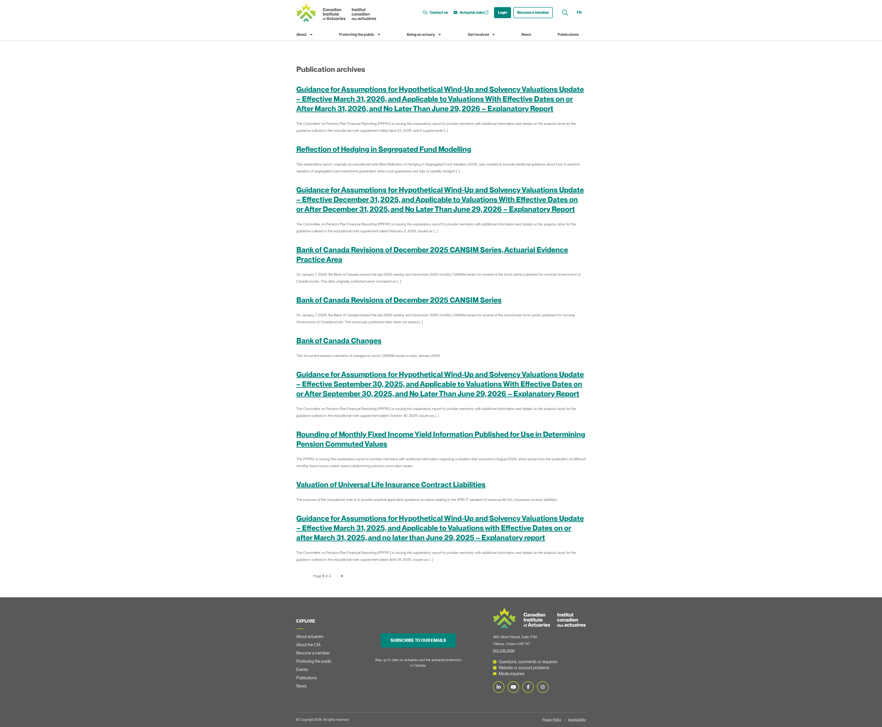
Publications (568, 34)
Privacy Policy (551, 719)
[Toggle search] (566, 13)
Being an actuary (421, 34)
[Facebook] (528, 687)
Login (502, 12)
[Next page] (341, 576)
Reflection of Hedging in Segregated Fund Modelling (383, 149)
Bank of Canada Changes (339, 340)
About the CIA (308, 644)
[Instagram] (542, 687)
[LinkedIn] (498, 687)
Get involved (478, 34)
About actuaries (309, 636)
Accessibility (577, 719)
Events (302, 669)
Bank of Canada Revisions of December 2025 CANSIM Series (399, 299)
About (301, 34)
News (526, 34)
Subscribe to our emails (418, 640)
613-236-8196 (503, 650)
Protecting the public (356, 34)
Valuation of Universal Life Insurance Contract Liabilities (391, 484)
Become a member (533, 12)
